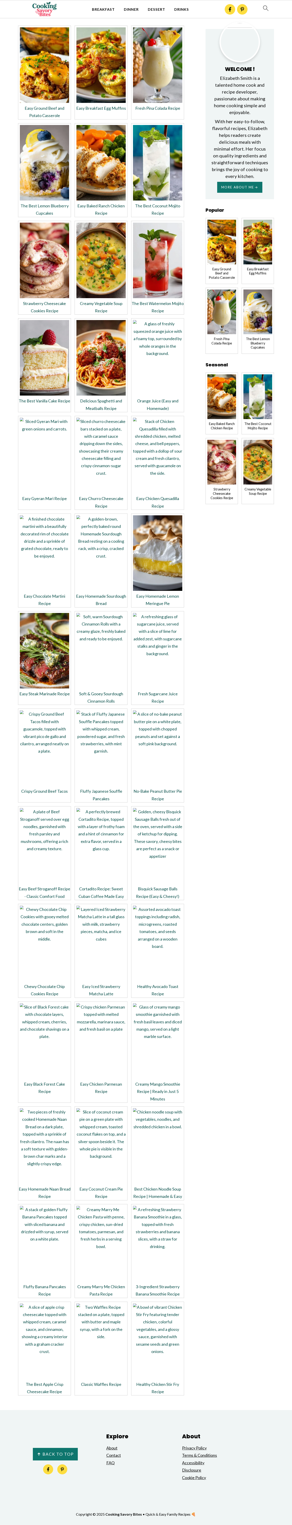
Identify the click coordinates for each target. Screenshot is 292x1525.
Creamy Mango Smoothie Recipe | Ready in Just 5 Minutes (157, 1091)
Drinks (181, 9)
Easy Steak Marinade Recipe (44, 693)
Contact (113, 1455)
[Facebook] (230, 9)
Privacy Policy (194, 1447)
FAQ (110, 1462)
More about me (237, 187)
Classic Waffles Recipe (101, 1384)
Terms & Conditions (199, 1455)
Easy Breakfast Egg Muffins (101, 108)
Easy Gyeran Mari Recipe (44, 498)
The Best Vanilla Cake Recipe (44, 400)
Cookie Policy (194, 1477)
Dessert (156, 9)
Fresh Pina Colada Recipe (157, 108)
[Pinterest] (242, 9)
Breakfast (103, 9)
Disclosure (191, 1470)
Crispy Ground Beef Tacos (44, 791)
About (111, 1447)
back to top (55, 1454)
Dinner (131, 9)
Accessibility (193, 1462)
